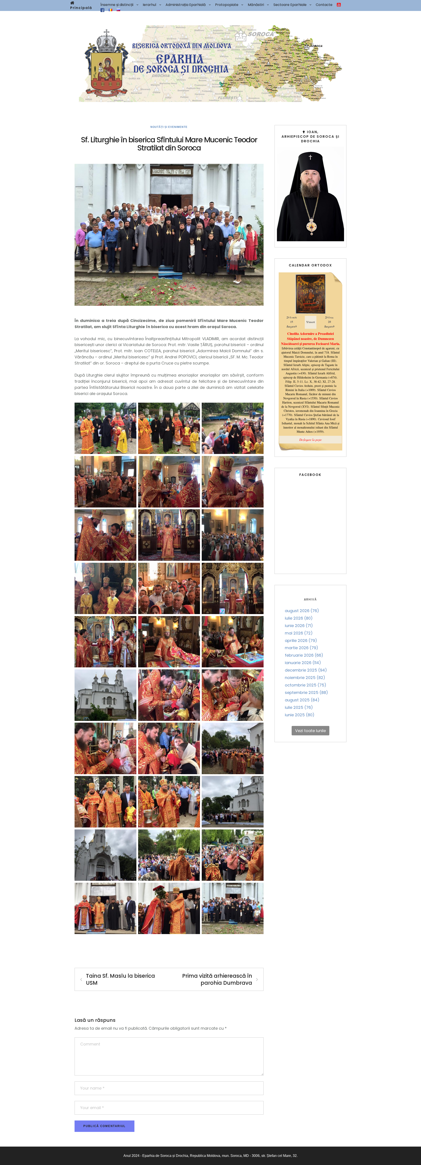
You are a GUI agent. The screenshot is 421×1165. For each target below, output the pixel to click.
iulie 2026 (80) (299, 618)
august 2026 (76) (302, 610)
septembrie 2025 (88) (306, 692)
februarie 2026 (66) (304, 655)
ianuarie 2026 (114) (303, 662)
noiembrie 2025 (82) (305, 677)
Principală (81, 7)
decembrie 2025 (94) (306, 670)
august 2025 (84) (302, 700)
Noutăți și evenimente (168, 127)
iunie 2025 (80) (299, 715)
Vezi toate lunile (310, 730)
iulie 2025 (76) (299, 707)
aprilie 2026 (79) (301, 640)
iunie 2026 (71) (299, 625)
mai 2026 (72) (299, 633)
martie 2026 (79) (301, 647)
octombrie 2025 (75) (305, 685)
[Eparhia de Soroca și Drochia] (210, 63)
